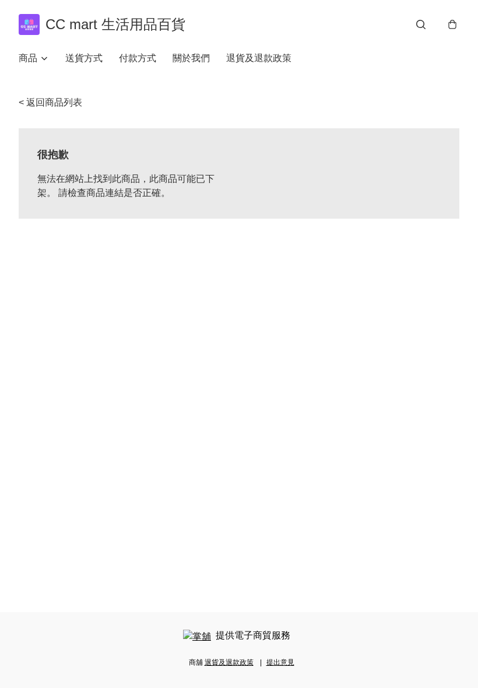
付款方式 (137, 58)
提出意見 (280, 662)
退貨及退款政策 (258, 58)
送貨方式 (84, 58)
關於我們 (191, 58)
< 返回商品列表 (50, 102)
